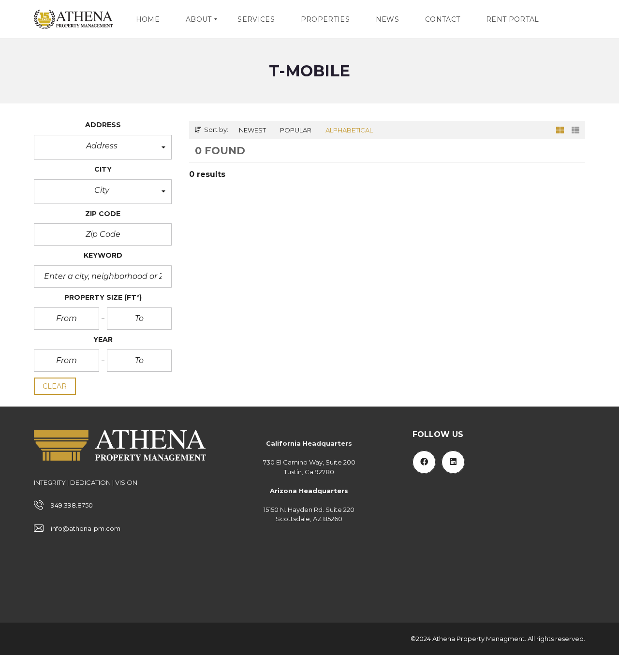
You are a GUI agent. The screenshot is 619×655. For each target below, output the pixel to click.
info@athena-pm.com (85, 528)
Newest (252, 130)
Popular (295, 130)
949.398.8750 (72, 505)
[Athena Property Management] (73, 19)
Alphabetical (349, 130)
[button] (103, 147)
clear (55, 386)
